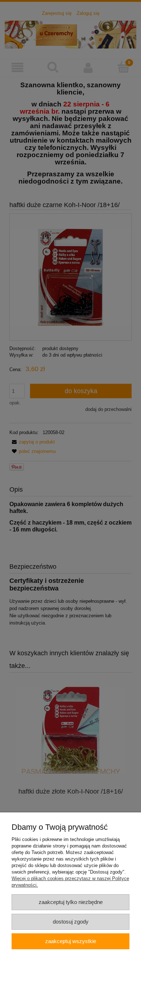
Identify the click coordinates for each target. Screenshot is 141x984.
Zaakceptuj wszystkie (70, 941)
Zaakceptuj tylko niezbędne (71, 902)
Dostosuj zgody (71, 921)
